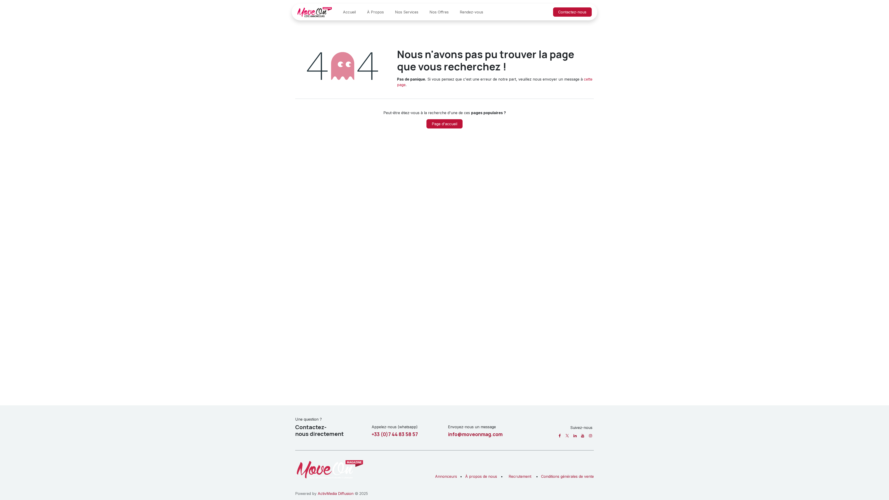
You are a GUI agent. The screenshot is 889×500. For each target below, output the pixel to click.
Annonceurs (446, 476)
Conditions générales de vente (567, 476)
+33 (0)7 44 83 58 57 (395, 434)
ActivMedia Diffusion (336, 493)
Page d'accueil (444, 124)
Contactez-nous (572, 12)
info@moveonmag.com (475, 434)
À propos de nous (481, 476)
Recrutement (520, 476)
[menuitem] (349, 12)
